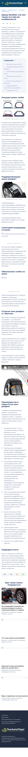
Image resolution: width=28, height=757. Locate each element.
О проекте (5, 715)
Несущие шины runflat (13, 64)
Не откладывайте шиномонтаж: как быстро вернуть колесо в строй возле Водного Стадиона (13, 608)
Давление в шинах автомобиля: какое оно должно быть (13, 667)
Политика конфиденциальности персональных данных (11, 722)
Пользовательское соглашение (11, 719)
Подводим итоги (12, 90)
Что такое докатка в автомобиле (13, 638)
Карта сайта (5, 717)
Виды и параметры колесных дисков (15, 696)
